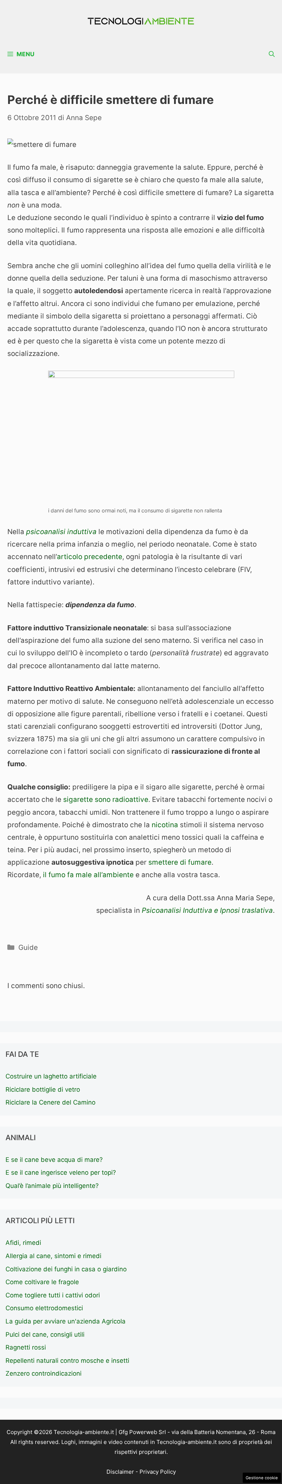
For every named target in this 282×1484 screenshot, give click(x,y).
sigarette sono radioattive (104, 799)
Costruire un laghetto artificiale (51, 1076)
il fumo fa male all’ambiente (88, 875)
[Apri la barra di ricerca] (271, 54)
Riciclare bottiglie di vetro (43, 1089)
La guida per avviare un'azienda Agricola (66, 1321)
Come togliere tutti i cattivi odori (53, 1295)
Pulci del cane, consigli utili (45, 1334)
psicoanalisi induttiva (61, 531)
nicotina (165, 825)
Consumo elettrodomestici (44, 1308)
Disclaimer (120, 1471)
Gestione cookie (262, 1477)
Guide (28, 947)
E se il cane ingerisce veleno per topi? (61, 1172)
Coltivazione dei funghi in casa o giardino (66, 1269)
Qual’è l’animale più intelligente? (52, 1185)
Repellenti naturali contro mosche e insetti (67, 1360)
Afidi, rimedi (23, 1242)
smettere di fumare (180, 862)
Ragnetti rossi (26, 1347)
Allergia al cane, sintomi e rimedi (53, 1256)
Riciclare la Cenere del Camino (50, 1102)
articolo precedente (89, 556)
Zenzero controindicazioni (44, 1373)
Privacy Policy (158, 1471)
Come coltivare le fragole (42, 1282)
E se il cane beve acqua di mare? (54, 1159)
